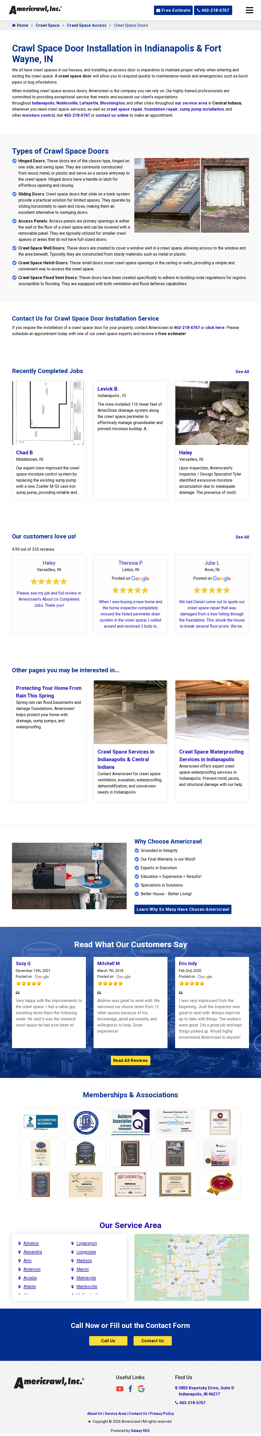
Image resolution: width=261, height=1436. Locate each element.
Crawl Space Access (87, 25)
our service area (191, 103)
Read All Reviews (130, 1060)
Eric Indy (188, 963)
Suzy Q (23, 963)
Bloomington (112, 103)
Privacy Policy (162, 1414)
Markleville (86, 1277)
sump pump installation (202, 109)
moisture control (38, 115)
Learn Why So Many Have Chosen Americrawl (183, 909)
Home (22, 25)
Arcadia (30, 1277)
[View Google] (141, 1388)
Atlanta (29, 1286)
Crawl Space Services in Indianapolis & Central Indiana (126, 759)
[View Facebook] (130, 1388)
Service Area (115, 1414)
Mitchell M (108, 963)
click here (215, 327)
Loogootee (86, 1251)
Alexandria (32, 1251)
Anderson (32, 1269)
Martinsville (86, 1286)
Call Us (108, 1340)
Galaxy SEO (140, 1431)
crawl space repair (124, 109)
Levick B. (108, 389)
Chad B (24, 453)
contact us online (112, 115)
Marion (82, 1269)
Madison (84, 1260)
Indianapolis (43, 103)
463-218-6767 (215, 10)
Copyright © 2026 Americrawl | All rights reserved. (132, 1421)
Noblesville (67, 103)
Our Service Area (130, 1225)
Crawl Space (48, 25)
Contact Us (152, 1340)
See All (242, 371)
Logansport (86, 1243)
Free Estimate (175, 10)
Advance (31, 1243)
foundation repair (161, 109)
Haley (185, 453)
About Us (94, 1414)
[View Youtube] (120, 1388)
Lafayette (89, 103)
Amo (27, 1260)
